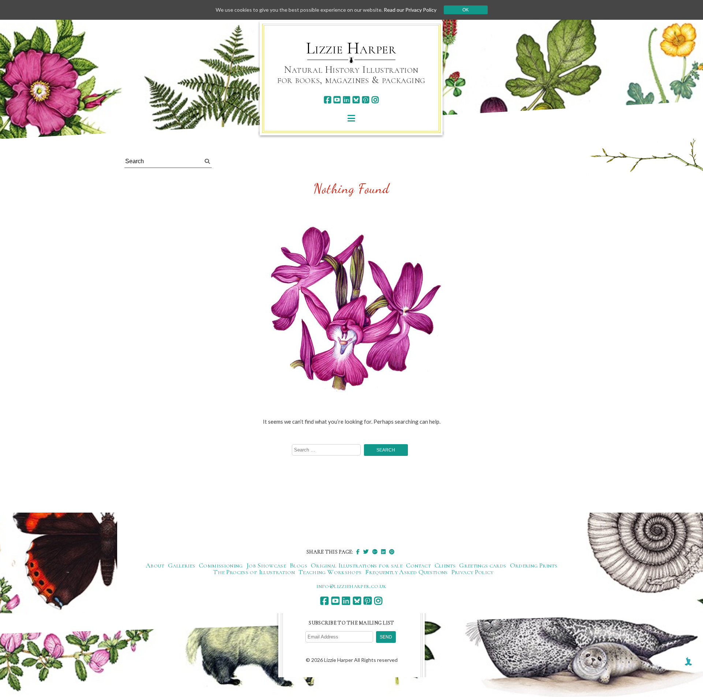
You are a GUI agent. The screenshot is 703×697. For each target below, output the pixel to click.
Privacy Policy (472, 572)
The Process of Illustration (254, 572)
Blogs (298, 565)
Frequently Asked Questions (406, 572)
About (155, 565)
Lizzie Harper (351, 48)
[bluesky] (356, 100)
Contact (418, 565)
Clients (445, 565)
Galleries (181, 565)
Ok (465, 9)
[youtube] (337, 100)
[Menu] (351, 118)
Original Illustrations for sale (356, 565)
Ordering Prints (533, 565)
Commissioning (221, 565)
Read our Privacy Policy (410, 10)
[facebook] (327, 100)
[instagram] (375, 100)
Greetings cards (482, 565)
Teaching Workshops (329, 572)
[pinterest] (365, 100)
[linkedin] (346, 100)
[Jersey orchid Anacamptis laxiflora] (351, 311)
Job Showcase (266, 565)
